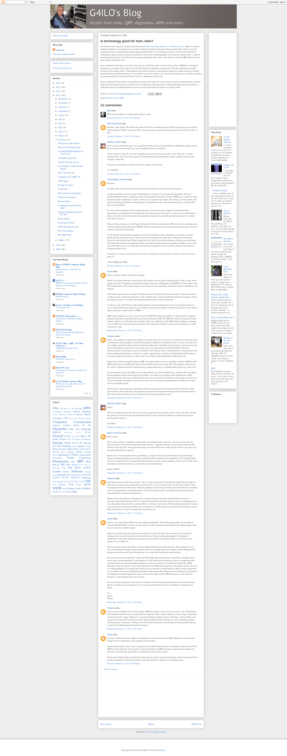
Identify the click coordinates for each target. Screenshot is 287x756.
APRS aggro (63, 180)
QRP (122, 97)
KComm (87, 443)
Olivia (55, 455)
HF (89, 436)
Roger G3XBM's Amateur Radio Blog (70, 265)
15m (61, 408)
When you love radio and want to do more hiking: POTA (70, 385)
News (63, 452)
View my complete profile (64, 54)
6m (80, 408)
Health (55, 439)
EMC (71, 429)
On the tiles (63, 189)
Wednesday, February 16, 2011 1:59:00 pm (124, 602)
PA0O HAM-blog (63, 329)
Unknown (111, 335)
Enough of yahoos (65, 184)
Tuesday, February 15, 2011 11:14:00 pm (123, 265)
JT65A (67, 443)
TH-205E (87, 474)
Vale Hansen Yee (63, 307)
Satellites (87, 467)
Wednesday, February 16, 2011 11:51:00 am (125, 513)
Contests (66, 425)
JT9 (73, 443)
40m (69, 408)
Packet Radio (85, 454)
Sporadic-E (63, 474)
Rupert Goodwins (114, 432)
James (110, 271)
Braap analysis (64, 218)
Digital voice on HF (228, 166)
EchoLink (86, 429)
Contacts (56, 425)
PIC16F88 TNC (64, 234)
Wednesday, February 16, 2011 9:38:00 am (124, 397)
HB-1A (84, 436)
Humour (63, 439)
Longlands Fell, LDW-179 (69, 176)
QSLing (56, 464)
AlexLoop (67, 411)
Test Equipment (59, 481)
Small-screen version (61, 63)
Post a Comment (110, 669)
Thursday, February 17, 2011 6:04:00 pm (123, 663)
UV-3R (74, 481)
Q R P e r (60, 280)
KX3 (55, 446)
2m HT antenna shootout (227, 139)
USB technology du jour (68, 226)
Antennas (86, 411)
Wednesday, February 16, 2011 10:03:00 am (125, 427)
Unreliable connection (67, 158)
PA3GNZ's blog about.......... (69, 316)
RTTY (80, 465)
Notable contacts (83, 451)
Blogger (162, 750)
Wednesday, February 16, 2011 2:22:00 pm (124, 628)
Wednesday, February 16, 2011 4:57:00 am (124, 330)
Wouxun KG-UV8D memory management (220, 295)
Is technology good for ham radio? (69, 206)
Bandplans (62, 414)
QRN (73, 461)
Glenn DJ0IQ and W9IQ (117, 179)
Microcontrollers (60, 449)
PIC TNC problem (66, 230)
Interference (86, 439)
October (62, 107)
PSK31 (75, 454)
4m (73, 408)
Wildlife (56, 491)
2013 (58, 87)
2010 (58, 245)
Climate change (85, 418)
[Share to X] (154, 93)
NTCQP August (62, 296)
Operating (63, 454)
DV (83, 425)
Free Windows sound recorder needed (70, 167)
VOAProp (62, 484)
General (116, 97)
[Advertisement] (151, 696)
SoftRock (66, 471)
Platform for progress (67, 197)
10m (55, 408)
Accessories (57, 411)
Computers (60, 421)
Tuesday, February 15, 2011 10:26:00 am (123, 117)
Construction (82, 421)
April (61, 131)
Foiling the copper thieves (69, 143)
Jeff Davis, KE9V (114, 141)
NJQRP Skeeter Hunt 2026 (67, 348)
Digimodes (60, 428)
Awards (55, 414)
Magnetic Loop (84, 446)
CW (66, 418)
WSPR (57, 488)
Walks (64, 488)
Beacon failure (64, 201)
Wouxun (69, 491)
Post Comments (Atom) (156, 731)
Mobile (70, 449)
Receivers (87, 465)
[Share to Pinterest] (160, 93)
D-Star (109, 97)
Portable (70, 457)
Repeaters (56, 468)
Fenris (109, 634)
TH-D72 (56, 477)
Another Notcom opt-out (68, 162)
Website (87, 488)
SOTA (78, 467)
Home (151, 724)
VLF (54, 484)
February (62, 139)
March (61, 135)
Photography (57, 458)
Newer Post (105, 724)
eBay (74, 491)
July (60, 119)
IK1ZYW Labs (62, 367)
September (63, 111)
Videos (78, 484)
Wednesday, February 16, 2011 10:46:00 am (125, 472)
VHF (87, 481)
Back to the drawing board (69, 147)
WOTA (87, 484)
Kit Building (64, 446)
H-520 (67, 436)
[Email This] (149, 93)
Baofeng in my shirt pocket (228, 340)
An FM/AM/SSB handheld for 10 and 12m (70, 152)
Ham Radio (61, 356)
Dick (109, 110)
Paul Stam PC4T (114, 123)
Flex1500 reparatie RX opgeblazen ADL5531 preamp (70, 333)
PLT (70, 455)
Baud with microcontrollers (69, 193)
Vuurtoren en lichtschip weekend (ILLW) (69, 319)
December (63, 98)
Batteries (71, 414)
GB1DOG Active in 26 (65, 359)
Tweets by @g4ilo (60, 35)
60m (76, 408)
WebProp (78, 488)
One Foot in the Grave (62, 68)
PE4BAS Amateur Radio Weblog (71, 294)
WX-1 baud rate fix (66, 172)
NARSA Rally (85, 449)
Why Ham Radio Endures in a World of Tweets (165, 46)
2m (65, 408)
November (63, 102)
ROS (68, 464)
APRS (87, 408)
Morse (76, 449)
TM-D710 (75, 477)
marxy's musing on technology (69, 305)
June (60, 123)
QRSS (88, 461)
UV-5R (80, 481)
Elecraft (57, 432)
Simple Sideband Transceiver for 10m (70, 213)
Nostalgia (70, 452)
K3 (81, 443)
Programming (85, 457)
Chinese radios (73, 418)
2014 (58, 82)
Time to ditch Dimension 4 (222, 317)
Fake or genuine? (227, 212)
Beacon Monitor (83, 414)
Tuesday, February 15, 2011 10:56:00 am (123, 136)
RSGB (74, 465)
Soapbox (57, 471)
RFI (63, 464)
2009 (58, 249)
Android (76, 411)
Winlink (62, 492)
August (61, 115)
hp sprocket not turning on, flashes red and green (71, 371)
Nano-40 (56, 452)
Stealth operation (75, 475)
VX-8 (71, 484)
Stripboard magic (220, 190)
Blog (59, 418)
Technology (86, 477)
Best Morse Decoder (228, 240)
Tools (68, 481)
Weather (71, 488)
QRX (213, 368)
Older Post (196, 724)
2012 (58, 91)
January (61, 239)
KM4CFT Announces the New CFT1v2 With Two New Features (72, 284)
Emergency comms (72, 432)
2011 (58, 95)
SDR (70, 467)
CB (63, 418)
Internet (58, 442)
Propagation (60, 461)
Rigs (64, 468)
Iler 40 (71, 439)
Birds (55, 418)
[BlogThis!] (151, 93)
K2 (77, 443)
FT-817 (88, 432)
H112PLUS (76, 436)
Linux (74, 446)
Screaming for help (66, 222)
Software (77, 471)
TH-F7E (65, 477)
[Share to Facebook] (157, 93)
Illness (77, 439)
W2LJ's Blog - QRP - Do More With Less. (70, 344)
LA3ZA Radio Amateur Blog (69, 381)
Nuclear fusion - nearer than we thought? (68, 270)
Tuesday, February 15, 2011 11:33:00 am (123, 173)
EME (78, 429)
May (60, 127)
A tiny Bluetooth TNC (227, 269)
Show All (88, 393)
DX (89, 425)
